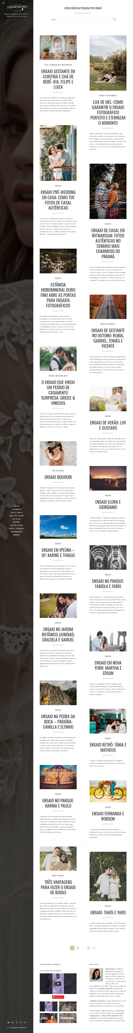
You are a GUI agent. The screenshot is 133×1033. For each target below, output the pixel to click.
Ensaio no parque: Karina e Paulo (58, 803)
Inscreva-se (59, 997)
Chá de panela (17, 512)
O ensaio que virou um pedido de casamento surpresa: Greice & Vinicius (58, 392)
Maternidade (67, 65)
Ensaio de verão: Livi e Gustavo (108, 425)
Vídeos (17, 506)
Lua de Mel (16, 519)
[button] (48, 1007)
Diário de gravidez (108, 324)
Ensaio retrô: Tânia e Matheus (108, 747)
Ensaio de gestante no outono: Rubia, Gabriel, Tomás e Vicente (108, 338)
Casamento (16, 509)
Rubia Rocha (59, 92)
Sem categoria (58, 471)
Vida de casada (16, 525)
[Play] (58, 984)
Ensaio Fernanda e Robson (108, 816)
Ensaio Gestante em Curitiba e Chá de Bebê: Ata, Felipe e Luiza (58, 79)
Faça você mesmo (16, 516)
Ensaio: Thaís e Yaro (108, 912)
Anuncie (16, 535)
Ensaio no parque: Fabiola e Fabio (108, 583)
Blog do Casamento (19, 1028)
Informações (16, 531)
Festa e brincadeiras (52, 65)
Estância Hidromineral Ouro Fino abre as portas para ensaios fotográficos (58, 295)
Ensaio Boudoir (58, 477)
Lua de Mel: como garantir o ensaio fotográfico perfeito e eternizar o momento (108, 112)
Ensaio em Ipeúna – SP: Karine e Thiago (58, 552)
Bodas (54, 875)
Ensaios (102, 95)
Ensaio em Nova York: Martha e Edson (108, 667)
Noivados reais (62, 376)
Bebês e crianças (16, 528)
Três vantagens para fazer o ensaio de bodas (58, 887)
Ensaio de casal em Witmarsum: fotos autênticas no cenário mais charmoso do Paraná (108, 243)
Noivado (16, 522)
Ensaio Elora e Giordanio (108, 504)
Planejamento (111, 95)
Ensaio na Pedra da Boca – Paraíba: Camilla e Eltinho (58, 721)
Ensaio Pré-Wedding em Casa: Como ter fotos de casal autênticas (58, 200)
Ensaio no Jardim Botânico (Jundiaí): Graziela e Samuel (58, 634)
